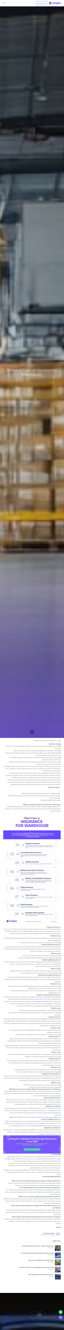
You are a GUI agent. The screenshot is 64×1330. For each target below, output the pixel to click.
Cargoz (11, 1163)
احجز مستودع (41, 3)
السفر (59, 740)
